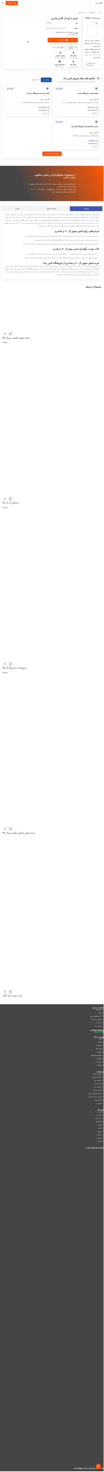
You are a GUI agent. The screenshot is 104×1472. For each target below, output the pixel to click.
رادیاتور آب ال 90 (11, 502)
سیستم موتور (82, 12)
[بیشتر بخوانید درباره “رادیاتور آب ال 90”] (10, 498)
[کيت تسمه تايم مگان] (23, 912)
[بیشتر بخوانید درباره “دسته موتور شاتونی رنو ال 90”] (10, 333)
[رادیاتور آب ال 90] (23, 420)
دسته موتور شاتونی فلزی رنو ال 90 (19, 833)
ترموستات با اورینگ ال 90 (15, 668)
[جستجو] (20, 3)
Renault (5, 342)
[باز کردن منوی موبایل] (3, 3)
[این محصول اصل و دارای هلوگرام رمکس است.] (77, 33)
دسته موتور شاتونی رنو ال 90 (16, 337)
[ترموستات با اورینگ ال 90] (23, 585)
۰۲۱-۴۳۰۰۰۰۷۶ (12, 3)
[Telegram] (103, 1032)
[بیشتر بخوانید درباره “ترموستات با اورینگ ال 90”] (10, 663)
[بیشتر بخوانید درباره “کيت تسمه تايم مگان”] (10, 991)
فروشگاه (92, 12)
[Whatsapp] (98, 1032)
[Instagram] (101, 1032)
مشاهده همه (46, 80)
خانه (100, 12)
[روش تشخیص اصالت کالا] (86, 64)
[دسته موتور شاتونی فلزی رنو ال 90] (23, 750)
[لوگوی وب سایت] (98, 3)
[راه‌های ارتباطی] (98, 1466)
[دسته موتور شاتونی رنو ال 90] (23, 310)
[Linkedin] (96, 1032)
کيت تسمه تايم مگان (12, 995)
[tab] (86, 208)
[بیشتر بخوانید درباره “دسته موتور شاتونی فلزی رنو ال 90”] (10, 828)
